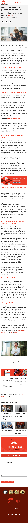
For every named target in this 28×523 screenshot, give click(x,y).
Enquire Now (18, 2)
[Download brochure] (14, 261)
